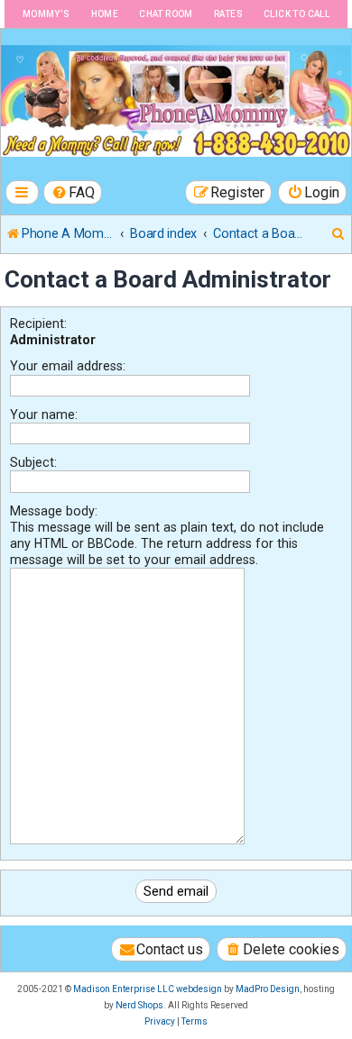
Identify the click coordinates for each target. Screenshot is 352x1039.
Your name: (44, 414)
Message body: (53, 511)
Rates (228, 14)
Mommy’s (46, 14)
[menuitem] (73, 192)
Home (105, 14)
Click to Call (296, 14)
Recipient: (38, 323)
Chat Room (166, 14)
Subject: (33, 462)
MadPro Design (268, 989)
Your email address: (67, 366)
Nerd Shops (139, 1005)
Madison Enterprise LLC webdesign (147, 989)
